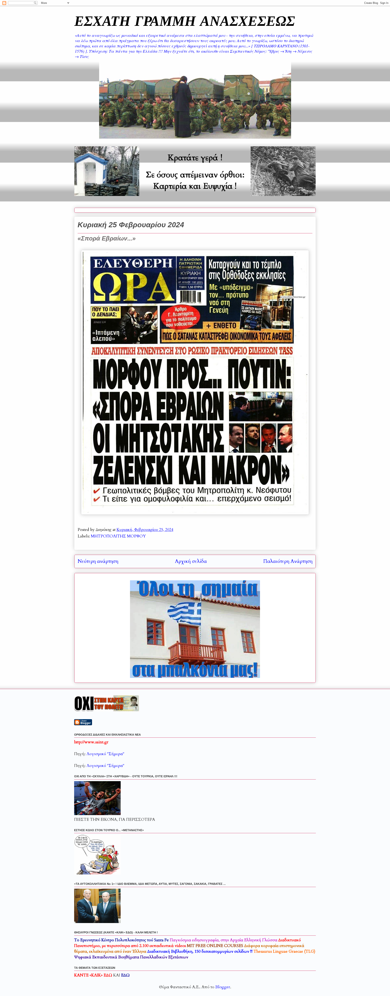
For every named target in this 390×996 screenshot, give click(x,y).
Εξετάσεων (131, 957)
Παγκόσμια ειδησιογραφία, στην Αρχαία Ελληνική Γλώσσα (223, 940)
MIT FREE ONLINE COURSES (215, 945)
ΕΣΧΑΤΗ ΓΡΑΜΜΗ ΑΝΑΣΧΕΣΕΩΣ (184, 20)
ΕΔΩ (125, 975)
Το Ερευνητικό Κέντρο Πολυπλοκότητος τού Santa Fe (121, 940)
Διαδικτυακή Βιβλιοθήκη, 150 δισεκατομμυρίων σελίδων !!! (199, 951)
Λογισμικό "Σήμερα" (105, 754)
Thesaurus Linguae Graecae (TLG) (284, 951)
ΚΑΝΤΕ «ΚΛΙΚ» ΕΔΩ (93, 975)
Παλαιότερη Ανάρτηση (287, 561)
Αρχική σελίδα (191, 561)
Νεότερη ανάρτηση (98, 561)
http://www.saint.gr (91, 742)
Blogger (222, 987)
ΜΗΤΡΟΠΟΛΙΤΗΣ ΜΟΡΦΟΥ (118, 536)
